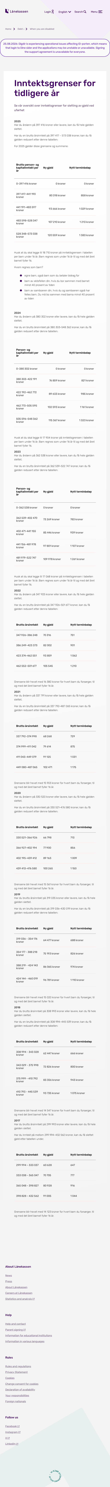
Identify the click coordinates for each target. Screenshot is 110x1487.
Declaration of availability (20, 1389)
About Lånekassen (16, 1287)
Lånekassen (16, 11)
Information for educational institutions (28, 1335)
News (8, 1275)
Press (8, 1281)
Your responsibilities (17, 1395)
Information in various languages (24, 1341)
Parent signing (14, 1329)
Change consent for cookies (21, 1383)
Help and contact (15, 1323)
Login (47, 11)
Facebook (11, 1426)
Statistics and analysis (18, 1298)
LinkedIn (10, 1443)
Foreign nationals (15, 1401)
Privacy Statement (16, 1372)
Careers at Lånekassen (18, 1293)
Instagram (11, 1432)
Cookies (9, 1378)
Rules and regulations (18, 1366)
